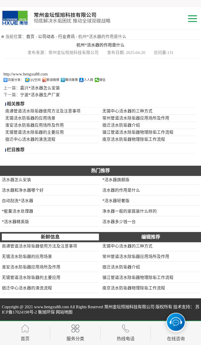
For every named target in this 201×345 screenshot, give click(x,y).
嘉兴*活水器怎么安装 (40, 88)
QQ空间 (35, 80)
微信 (102, 80)
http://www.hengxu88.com (25, 74)
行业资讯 (66, 36)
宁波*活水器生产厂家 (40, 95)
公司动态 (46, 36)
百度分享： (16, 80)
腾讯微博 (71, 80)
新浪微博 (53, 80)
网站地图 (63, 312)
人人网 (88, 80)
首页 (30, 36)
